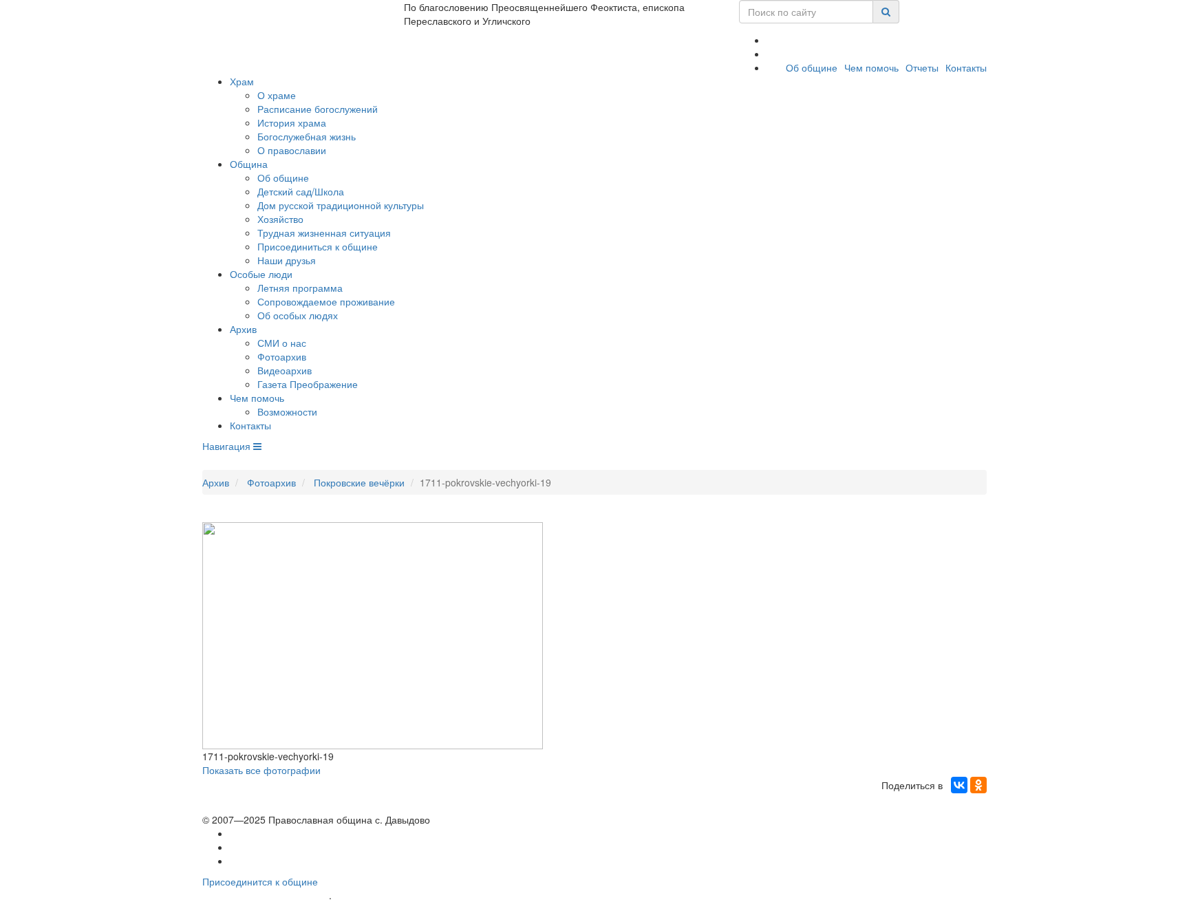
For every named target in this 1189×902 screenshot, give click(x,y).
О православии (291, 150)
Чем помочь (871, 67)
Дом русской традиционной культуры (340, 205)
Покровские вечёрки (359, 482)
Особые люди (261, 274)
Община (249, 164)
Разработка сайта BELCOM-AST (265, 895)
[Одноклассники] (978, 785)
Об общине (811, 67)
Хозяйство (280, 219)
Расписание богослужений (317, 109)
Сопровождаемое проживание (326, 301)
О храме (276, 95)
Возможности (287, 411)
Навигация (227, 446)
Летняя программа (300, 287)
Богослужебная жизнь (306, 136)
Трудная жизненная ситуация (324, 232)
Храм (242, 81)
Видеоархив (284, 370)
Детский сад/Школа (300, 191)
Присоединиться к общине (317, 246)
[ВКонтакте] (959, 785)
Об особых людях (297, 315)
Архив (243, 329)
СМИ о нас (281, 343)
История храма (291, 122)
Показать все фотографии (261, 770)
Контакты (966, 67)
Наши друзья (286, 260)
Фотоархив (281, 356)
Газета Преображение (307, 384)
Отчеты (922, 67)
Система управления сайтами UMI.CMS (412, 895)
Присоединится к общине (260, 881)
